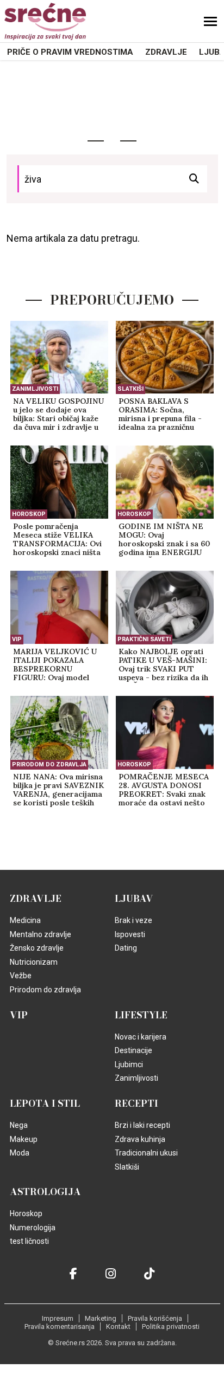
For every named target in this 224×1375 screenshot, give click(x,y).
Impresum (57, 1318)
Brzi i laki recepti (142, 1125)
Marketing (100, 1318)
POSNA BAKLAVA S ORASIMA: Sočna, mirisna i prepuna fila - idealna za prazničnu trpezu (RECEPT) (160, 414)
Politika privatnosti (171, 1326)
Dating (126, 948)
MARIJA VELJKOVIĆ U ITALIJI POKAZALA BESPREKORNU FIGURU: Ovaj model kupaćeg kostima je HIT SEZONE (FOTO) (57, 665)
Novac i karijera (140, 1036)
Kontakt (118, 1326)
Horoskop (29, 514)
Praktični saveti (144, 639)
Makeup (24, 1139)
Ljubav (134, 899)
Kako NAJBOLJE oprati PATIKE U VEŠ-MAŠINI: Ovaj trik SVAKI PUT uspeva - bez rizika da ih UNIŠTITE (163, 665)
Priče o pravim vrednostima (70, 52)
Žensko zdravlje (37, 948)
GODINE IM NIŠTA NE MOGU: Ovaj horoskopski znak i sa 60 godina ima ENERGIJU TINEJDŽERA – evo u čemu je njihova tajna (164, 540)
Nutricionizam (34, 962)
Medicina (25, 920)
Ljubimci (129, 1064)
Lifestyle (141, 1015)
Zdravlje (166, 52)
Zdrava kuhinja (140, 1139)
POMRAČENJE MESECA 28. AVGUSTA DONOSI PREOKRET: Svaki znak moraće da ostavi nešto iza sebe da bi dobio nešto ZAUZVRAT (164, 790)
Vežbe (21, 975)
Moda (19, 1152)
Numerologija (32, 1227)
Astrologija (45, 1192)
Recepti (136, 1103)
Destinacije (133, 1050)
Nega (19, 1125)
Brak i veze (133, 920)
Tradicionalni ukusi (146, 1152)
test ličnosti (29, 1241)
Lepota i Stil (45, 1103)
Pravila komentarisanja (59, 1326)
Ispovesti (130, 934)
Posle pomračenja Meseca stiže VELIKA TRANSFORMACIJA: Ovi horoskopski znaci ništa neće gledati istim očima (57, 540)
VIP (17, 639)
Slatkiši (130, 388)
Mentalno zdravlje (40, 934)
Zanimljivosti (35, 388)
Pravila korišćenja (155, 1318)
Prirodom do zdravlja (49, 764)
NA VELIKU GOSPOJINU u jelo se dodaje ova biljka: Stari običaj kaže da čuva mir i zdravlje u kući (58, 414)
